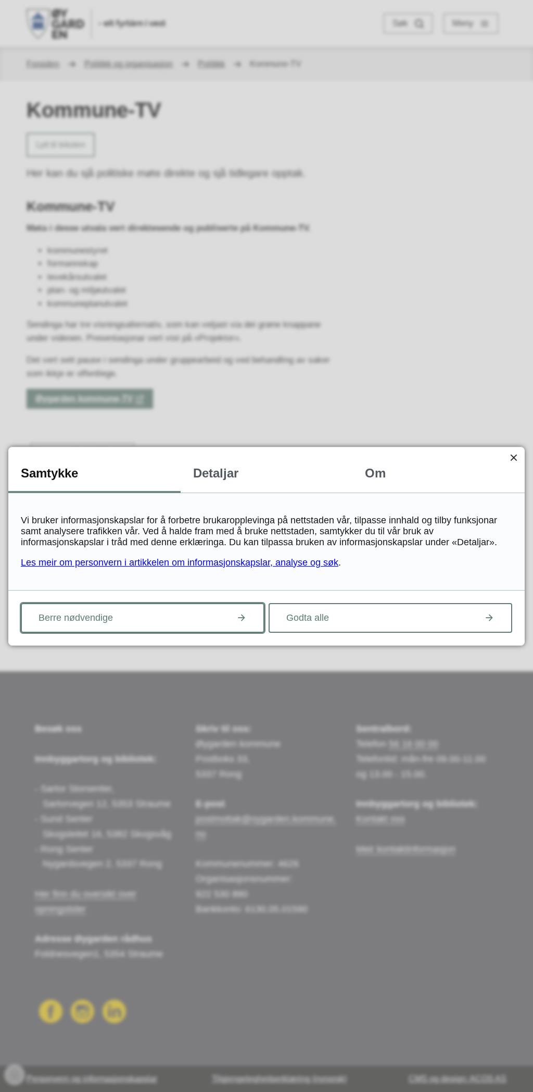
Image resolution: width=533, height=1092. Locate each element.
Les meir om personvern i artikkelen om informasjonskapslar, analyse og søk (179, 562)
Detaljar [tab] (215, 473)
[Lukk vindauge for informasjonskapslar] (513, 458)
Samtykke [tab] (49, 473)
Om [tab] (375, 473)
